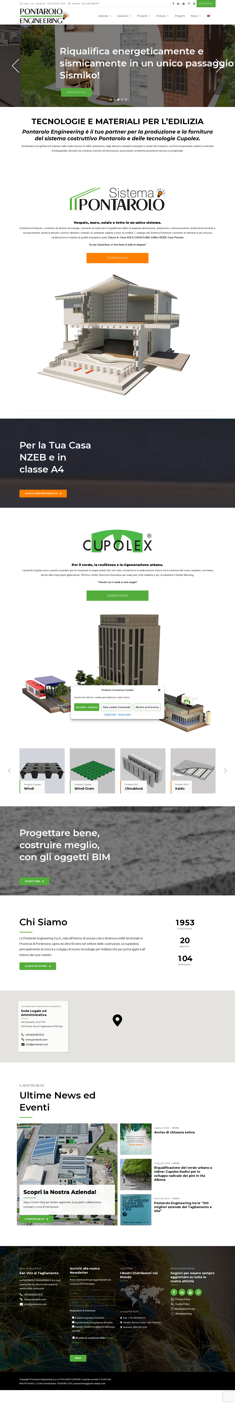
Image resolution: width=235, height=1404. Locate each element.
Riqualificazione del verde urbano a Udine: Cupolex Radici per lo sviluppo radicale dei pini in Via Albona (183, 1174)
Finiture (160, 16)
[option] (42, 771)
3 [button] (118, 100)
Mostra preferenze (147, 707)
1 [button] (111, 100)
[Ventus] (193, 770)
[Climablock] (42, 770)
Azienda (103, 16)
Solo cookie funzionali (116, 707)
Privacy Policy (124, 714)
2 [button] (115, 100)
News (194, 16)
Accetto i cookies (86, 707)
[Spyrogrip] (142, 770)
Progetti (180, 16)
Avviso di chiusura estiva (174, 1132)
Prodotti (142, 16)
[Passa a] (209, 16)
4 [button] (122, 100)
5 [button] (126, 100)
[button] (159, 690)
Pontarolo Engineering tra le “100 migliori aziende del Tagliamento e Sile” (183, 1207)
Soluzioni (122, 16)
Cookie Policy (110, 714)
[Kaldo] (92, 770)
